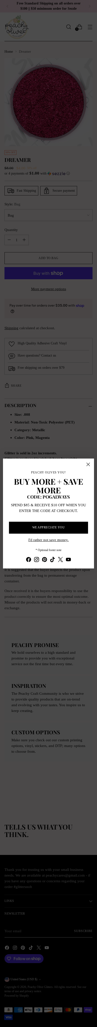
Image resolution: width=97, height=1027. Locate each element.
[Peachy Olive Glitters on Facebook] (29, 560)
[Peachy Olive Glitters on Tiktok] (52, 560)
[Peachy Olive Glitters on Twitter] (60, 560)
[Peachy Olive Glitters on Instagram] (37, 560)
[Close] (88, 464)
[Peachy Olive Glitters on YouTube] (68, 560)
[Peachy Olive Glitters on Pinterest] (45, 560)
